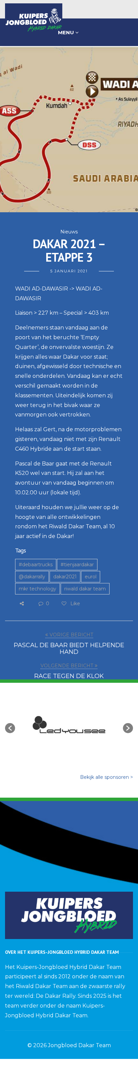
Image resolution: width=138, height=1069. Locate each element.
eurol (90, 577)
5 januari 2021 (69, 271)
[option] (69, 725)
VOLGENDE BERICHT (67, 666)
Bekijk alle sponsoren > (106, 777)
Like (74, 603)
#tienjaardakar (77, 565)
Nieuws (69, 232)
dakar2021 (65, 577)
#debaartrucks (36, 565)
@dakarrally (32, 577)
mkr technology (37, 589)
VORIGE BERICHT (71, 635)
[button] (10, 728)
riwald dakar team (85, 589)
